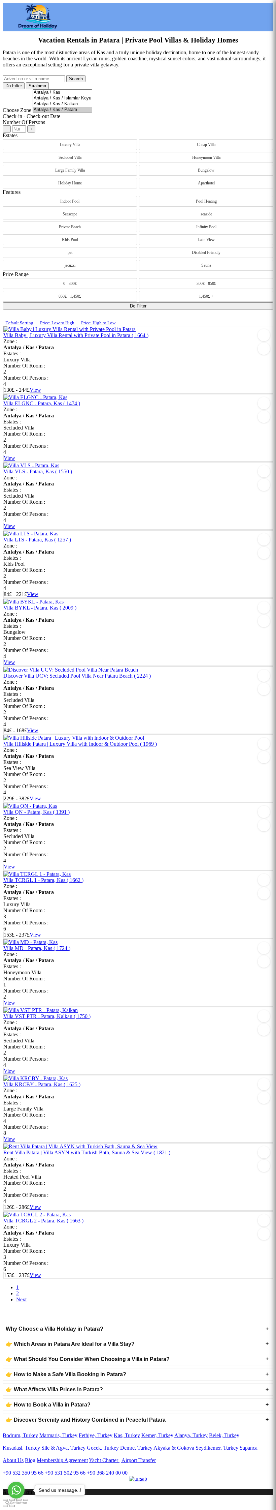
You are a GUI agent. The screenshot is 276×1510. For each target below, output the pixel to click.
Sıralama (37, 85)
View (35, 390)
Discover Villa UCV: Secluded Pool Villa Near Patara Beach (77, 676)
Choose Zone (17, 110)
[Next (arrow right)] (12, 1506)
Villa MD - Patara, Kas (36, 948)
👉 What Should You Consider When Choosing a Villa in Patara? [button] (88, 1359)
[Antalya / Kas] (62, 92)
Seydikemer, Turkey (217, 1448)
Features (12, 192)
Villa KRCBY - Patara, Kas (41, 1084)
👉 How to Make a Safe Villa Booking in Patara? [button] (66, 1374)
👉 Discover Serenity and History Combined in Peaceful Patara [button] (86, 1420)
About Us (13, 1460)
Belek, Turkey (224, 1435)
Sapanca (248, 1448)
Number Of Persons (24, 122)
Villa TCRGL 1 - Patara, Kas (43, 880)
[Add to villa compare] (264, 349)
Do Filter (13, 85)
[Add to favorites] (264, 335)
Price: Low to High (57, 322)
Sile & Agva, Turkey (63, 1448)
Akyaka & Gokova (173, 1448)
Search (76, 78)
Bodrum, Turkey (20, 1435)
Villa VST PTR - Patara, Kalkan (47, 1016)
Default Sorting (19, 322)
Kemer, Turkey (157, 1435)
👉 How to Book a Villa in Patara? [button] (48, 1405)
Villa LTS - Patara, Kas (37, 539)
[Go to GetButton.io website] (16, 1503)
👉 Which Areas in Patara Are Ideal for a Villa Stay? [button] (70, 1344)
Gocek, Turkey (103, 1448)
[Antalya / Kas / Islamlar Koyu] (62, 98)
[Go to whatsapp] (16, 1490)
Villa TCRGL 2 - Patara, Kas (43, 1220)
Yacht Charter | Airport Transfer (122, 1460)
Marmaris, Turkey (58, 1435)
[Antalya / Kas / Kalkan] (62, 104)
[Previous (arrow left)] (5, 1506)
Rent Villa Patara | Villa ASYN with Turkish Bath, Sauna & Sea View (86, 1152)
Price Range (16, 274)
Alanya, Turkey (191, 1435)
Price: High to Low (98, 322)
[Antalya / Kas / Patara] (62, 110)
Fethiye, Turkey (95, 1435)
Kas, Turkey (127, 1435)
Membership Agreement (62, 1460)
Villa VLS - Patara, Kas (37, 471)
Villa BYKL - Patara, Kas (39, 608)
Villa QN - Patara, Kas (36, 812)
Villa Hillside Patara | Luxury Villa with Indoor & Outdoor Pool (80, 744)
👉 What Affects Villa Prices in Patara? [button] (54, 1389)
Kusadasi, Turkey (21, 1448)
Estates (10, 135)
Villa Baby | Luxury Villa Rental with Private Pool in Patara (75, 335)
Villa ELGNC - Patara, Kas (41, 403)
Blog (30, 1460)
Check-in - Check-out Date (31, 116)
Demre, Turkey (136, 1448)
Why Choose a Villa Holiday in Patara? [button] (54, 1329)
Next (21, 1299)
